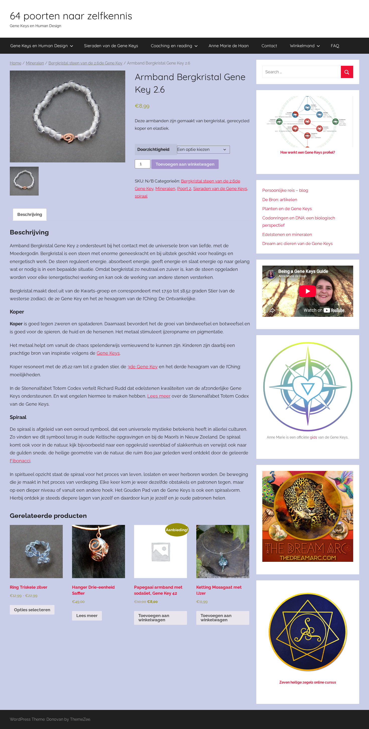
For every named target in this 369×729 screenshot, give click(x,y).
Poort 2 (184, 188)
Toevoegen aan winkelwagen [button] (153, 617)
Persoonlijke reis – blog (285, 190)
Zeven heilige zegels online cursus (307, 682)
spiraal (141, 196)
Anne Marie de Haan (229, 45)
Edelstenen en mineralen (287, 234)
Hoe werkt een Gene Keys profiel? (307, 152)
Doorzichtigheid (153, 149)
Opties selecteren (32, 609)
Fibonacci (20, 460)
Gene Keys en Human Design (39, 45)
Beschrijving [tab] (29, 214)
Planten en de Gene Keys (287, 208)
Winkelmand (302, 45)
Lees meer (158, 396)
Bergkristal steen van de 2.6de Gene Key (85, 63)
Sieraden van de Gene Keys (111, 45)
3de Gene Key (143, 366)
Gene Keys (108, 353)
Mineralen (35, 63)
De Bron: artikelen (279, 199)
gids (313, 437)
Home (15, 63)
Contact (269, 45)
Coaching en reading (171, 45)
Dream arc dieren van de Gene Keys (297, 243)
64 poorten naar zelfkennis (71, 15)
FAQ (335, 45)
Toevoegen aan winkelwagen (185, 164)
